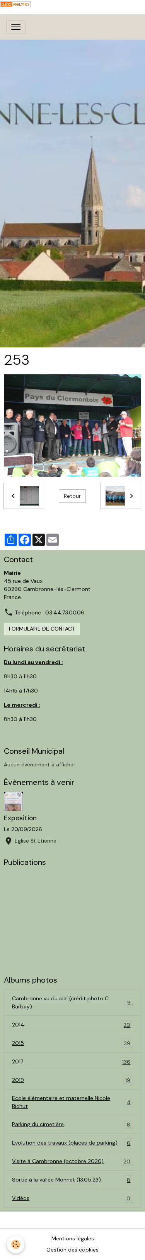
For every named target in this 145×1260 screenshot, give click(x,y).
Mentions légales (72, 1238)
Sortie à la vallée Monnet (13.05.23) (71, 1179)
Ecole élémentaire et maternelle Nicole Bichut (71, 1102)
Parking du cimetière (71, 1124)
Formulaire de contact (42, 628)
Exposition (20, 818)
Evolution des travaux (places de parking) (71, 1143)
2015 (71, 1043)
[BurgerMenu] (16, 26)
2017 (71, 1061)
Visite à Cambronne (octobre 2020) (71, 1161)
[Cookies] (15, 1244)
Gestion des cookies (72, 1249)
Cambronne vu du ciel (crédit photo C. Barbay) (71, 1002)
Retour (72, 495)
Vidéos (71, 1198)
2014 (71, 1024)
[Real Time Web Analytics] (15, 3)
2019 (71, 1080)
